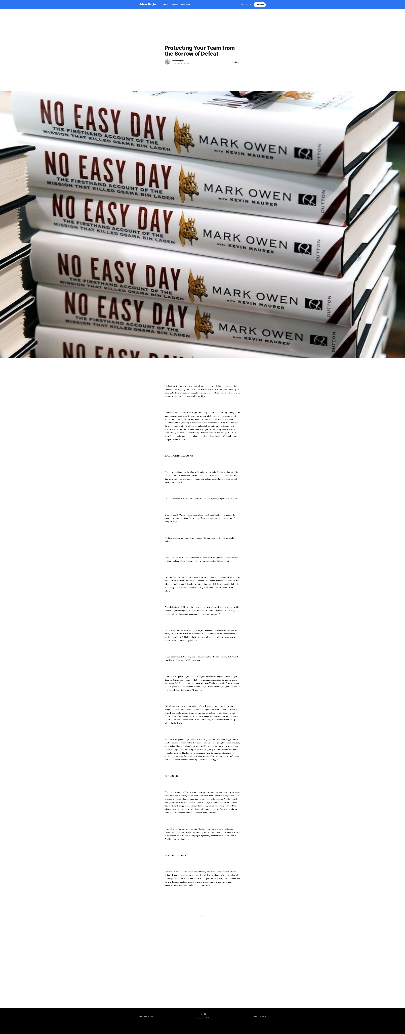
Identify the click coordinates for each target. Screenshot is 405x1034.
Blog (166, 42)
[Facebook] (205, 1014)
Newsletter (185, 5)
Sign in (248, 5)
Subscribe (260, 5)
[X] (201, 1014)
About (165, 5)
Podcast (174, 5)
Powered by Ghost (259, 1016)
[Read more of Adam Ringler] (167, 62)
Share (236, 62)
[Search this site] (242, 4)
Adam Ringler (148, 4)
